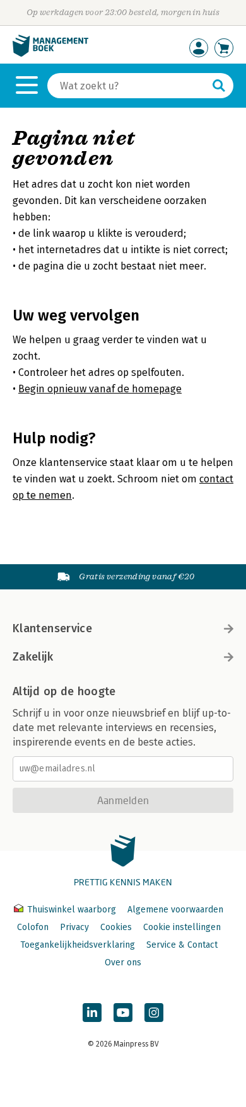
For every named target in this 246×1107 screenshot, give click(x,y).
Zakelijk (33, 657)
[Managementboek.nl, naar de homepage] (50, 53)
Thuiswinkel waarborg (72, 909)
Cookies (116, 927)
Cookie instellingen (182, 927)
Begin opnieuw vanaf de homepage (100, 389)
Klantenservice (52, 628)
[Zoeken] (219, 85)
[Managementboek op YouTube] (123, 1012)
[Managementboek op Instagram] (153, 1012)
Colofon (33, 927)
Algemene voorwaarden (175, 909)
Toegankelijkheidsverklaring (77, 945)
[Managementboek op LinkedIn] (92, 1012)
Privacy (74, 927)
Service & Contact (182, 945)
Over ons (123, 962)
